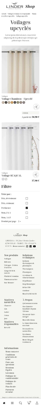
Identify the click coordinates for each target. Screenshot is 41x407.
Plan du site (11, 386)
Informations (11, 348)
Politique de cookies (11, 382)
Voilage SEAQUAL (12, 175)
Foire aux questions (10, 363)
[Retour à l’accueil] (20, 5)
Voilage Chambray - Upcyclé (17, 98)
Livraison (10, 373)
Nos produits (11, 255)
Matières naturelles (9, 301)
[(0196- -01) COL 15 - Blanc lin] (3, 102)
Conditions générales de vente (11, 357)
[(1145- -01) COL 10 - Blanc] (3, 179)
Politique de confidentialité (12, 377)
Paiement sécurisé (10, 391)
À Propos (27, 300)
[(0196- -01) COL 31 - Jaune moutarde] (12, 102)
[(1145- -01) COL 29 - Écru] (6, 179)
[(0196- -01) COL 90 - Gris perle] (20, 102)
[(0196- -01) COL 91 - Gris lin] (23, 102)
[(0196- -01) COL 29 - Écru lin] (9, 102)
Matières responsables (11, 323)
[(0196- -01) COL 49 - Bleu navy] (15, 102)
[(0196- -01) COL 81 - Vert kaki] (18, 102)
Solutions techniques (28, 256)
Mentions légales (10, 369)
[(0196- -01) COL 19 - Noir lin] (6, 102)
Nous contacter (19, 246)
